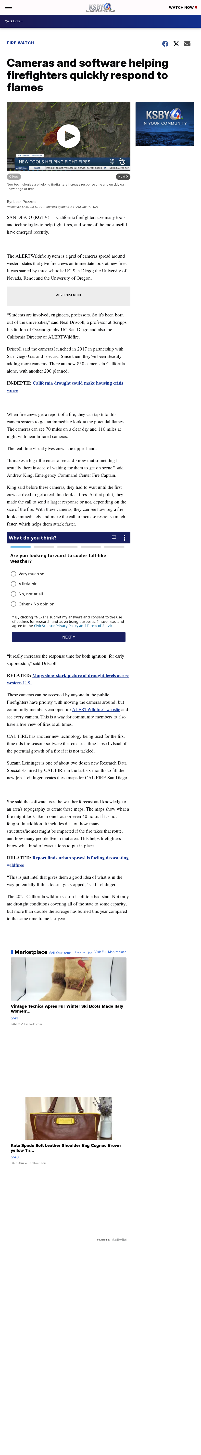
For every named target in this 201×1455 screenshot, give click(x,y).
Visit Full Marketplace (110, 952)
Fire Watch (20, 42)
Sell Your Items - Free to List (70, 953)
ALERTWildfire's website (96, 709)
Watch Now (182, 7)
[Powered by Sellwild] (119, 1240)
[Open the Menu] (8, 7)
